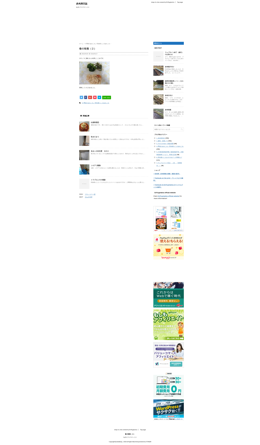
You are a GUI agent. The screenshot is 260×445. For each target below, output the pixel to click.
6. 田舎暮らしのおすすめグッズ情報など (169, 157)
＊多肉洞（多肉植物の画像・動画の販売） (166, 174)
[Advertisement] (130, 25)
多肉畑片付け (169, 67)
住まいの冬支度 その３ (100, 151)
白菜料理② (95, 122)
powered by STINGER (144, 441)
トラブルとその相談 (98, 180)
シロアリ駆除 (96, 165)
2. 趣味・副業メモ (162, 141)
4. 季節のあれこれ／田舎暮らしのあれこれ (95, 103)
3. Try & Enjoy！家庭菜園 (164, 144)
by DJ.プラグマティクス (130, 437)
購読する (159, 43)
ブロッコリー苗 (90, 194)
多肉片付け (169, 95)
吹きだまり (95, 137)
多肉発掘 (168, 110)
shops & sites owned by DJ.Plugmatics (162, 2)
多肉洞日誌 (81, 3)
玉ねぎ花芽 (88, 197)
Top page (180, 2)
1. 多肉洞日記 (160, 138)
